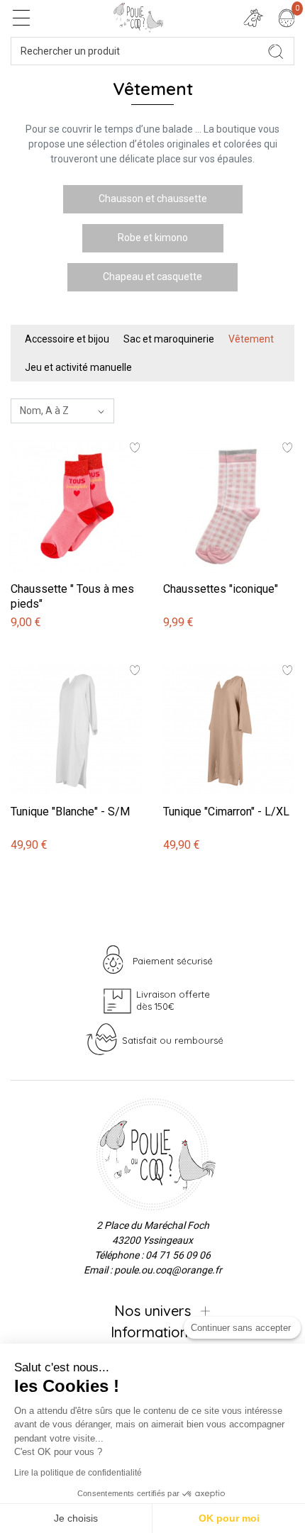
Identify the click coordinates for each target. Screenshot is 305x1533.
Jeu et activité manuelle (78, 367)
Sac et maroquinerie (168, 339)
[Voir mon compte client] (253, 17)
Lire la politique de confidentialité (78, 1473)
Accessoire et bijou (67, 339)
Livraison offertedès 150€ (173, 1000)
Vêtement (251, 339)
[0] (286, 17)
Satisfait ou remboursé (172, 1040)
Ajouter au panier (51, 433)
